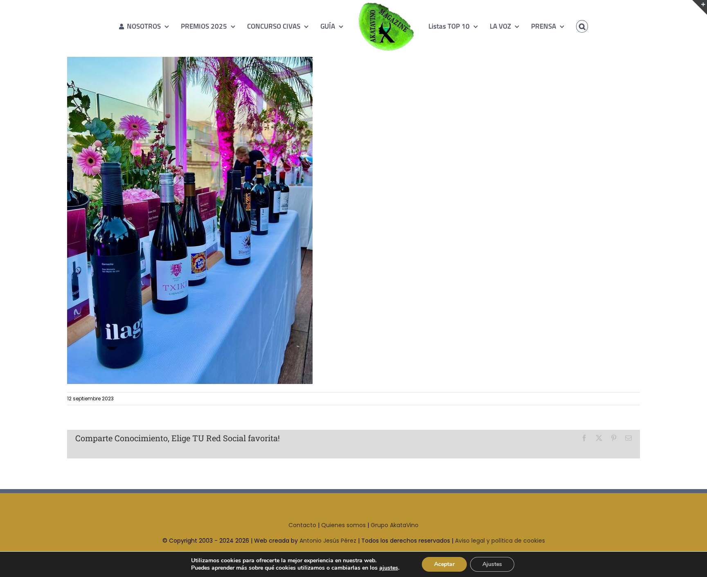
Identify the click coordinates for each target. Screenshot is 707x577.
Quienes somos (343, 525)
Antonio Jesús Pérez (327, 541)
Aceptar (444, 564)
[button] (570, 26)
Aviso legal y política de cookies (500, 541)
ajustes (388, 568)
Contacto (302, 525)
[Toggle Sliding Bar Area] (699, 7)
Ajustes (492, 564)
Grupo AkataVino (395, 525)
